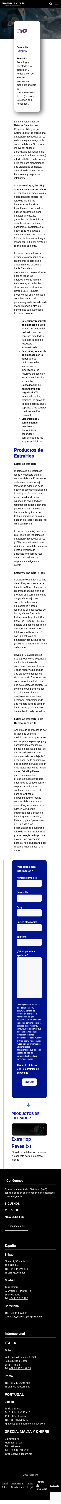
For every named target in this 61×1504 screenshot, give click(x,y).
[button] (51, 4)
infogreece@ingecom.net (18, 1453)
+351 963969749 (18, 1419)
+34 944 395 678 (18, 1268)
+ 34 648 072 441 (19, 1312)
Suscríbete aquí (16, 1226)
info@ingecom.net (15, 1272)
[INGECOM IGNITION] (13, 4)
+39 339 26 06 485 (19, 1382)
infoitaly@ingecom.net (17, 1386)
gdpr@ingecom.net (32, 1041)
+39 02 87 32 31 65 (20, 1368)
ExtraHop (22, 51)
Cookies (54, 1485)
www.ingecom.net (25, 1059)
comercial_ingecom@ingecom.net (23, 1316)
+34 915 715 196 (18, 1298)
